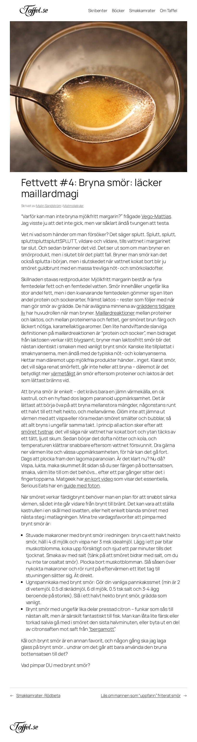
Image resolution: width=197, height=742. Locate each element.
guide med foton (82, 485)
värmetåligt (63, 373)
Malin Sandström (48, 205)
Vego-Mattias (156, 216)
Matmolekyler (73, 205)
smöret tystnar (37, 431)
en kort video (98, 479)
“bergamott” (102, 629)
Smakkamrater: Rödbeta (38, 695)
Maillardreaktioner (115, 313)
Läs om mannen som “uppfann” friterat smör (141, 695)
